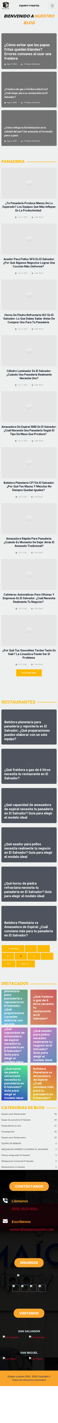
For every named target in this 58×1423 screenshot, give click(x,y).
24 (8, 963)
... (43, 948)
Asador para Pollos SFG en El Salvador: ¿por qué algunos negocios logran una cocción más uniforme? (29, 262)
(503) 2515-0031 (25, 1209)
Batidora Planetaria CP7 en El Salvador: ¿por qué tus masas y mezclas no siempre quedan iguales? (29, 486)
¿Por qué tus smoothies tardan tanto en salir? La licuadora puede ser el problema (29, 654)
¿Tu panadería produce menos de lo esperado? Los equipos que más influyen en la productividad (29, 206)
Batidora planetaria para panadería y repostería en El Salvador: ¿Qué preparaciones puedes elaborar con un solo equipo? (27, 730)
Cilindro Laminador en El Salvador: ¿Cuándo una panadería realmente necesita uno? (29, 374)
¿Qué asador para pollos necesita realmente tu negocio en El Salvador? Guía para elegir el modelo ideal (43, 1045)
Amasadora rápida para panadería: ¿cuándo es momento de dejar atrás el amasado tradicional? (29, 542)
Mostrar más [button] (29, 672)
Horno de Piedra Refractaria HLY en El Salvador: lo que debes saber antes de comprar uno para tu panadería (29, 318)
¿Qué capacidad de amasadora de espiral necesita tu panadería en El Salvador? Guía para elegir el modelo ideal (14, 1045)
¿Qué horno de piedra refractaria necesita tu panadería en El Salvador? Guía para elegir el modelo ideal (14, 1083)
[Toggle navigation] (52, 6)
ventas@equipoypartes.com (32, 1229)
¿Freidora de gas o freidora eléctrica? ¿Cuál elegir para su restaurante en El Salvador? (26, 93)
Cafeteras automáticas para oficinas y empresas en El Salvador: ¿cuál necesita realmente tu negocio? (29, 598)
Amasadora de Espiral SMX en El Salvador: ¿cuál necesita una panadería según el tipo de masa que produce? (29, 430)
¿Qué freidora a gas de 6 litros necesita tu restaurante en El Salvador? (27, 774)
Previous (15, 948)
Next (24, 963)
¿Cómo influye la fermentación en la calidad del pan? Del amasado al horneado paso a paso (28, 131)
